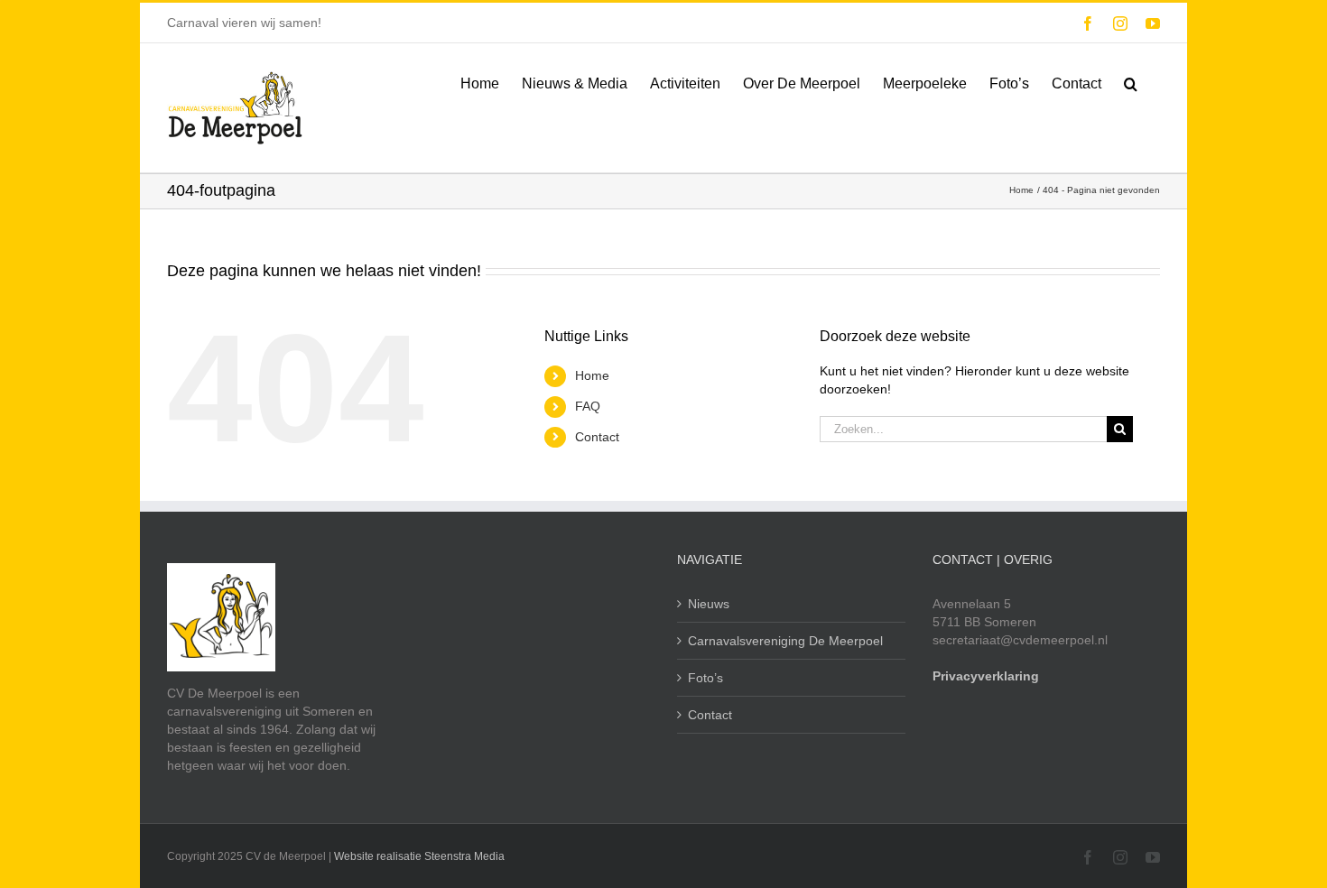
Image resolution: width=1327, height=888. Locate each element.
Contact (597, 437)
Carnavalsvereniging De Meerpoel (785, 641)
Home (592, 375)
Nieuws (708, 604)
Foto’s (705, 678)
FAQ (587, 406)
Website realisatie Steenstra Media (419, 856)
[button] (1130, 82)
